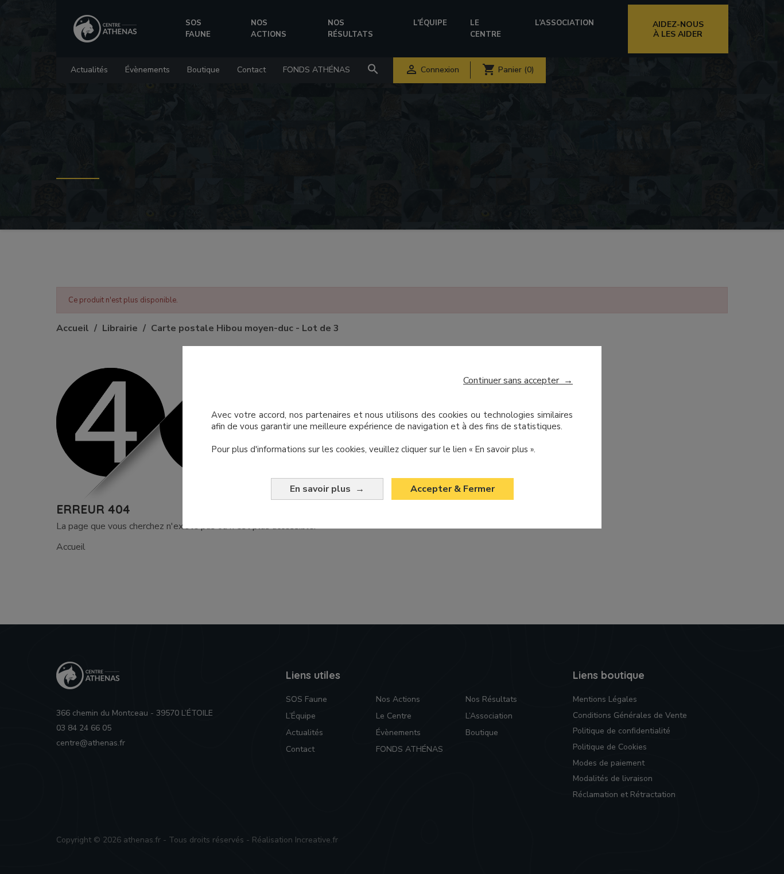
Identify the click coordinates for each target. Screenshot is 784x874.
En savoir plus (327, 489)
